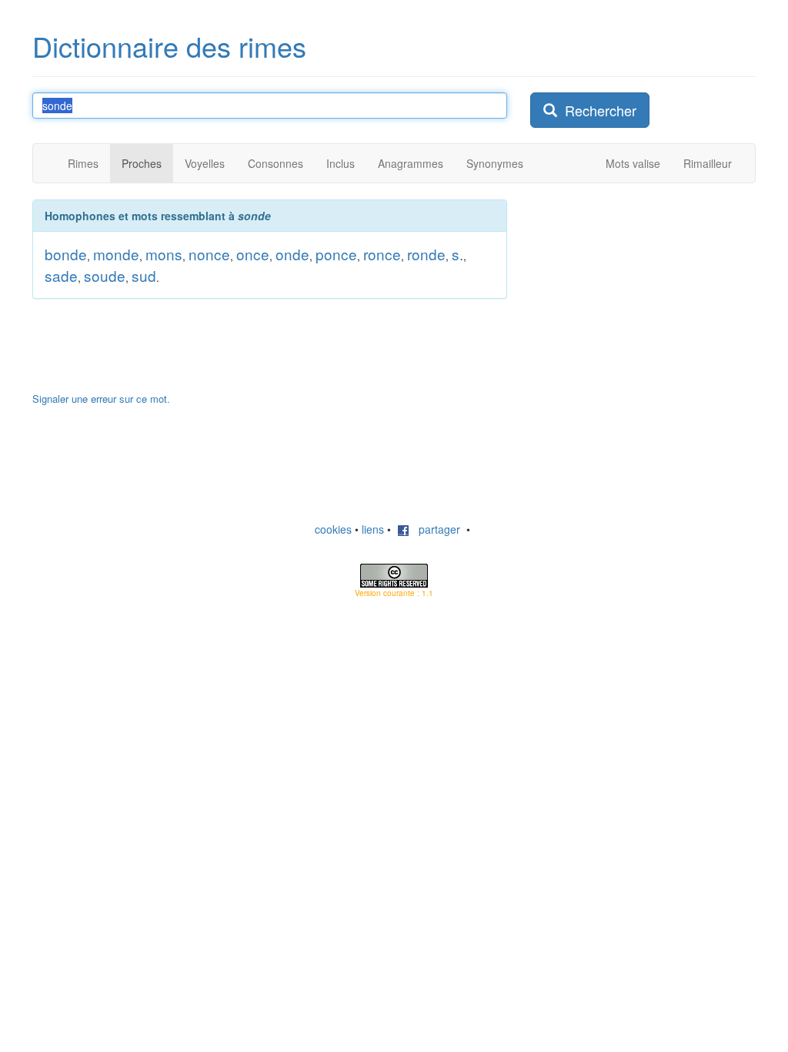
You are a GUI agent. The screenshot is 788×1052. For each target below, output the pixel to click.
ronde (426, 253)
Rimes (83, 163)
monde (116, 253)
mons (163, 253)
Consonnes (275, 163)
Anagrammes (410, 163)
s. (457, 253)
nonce (209, 253)
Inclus (340, 163)
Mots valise (633, 163)
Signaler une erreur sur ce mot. (101, 398)
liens (373, 529)
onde (292, 253)
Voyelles (205, 163)
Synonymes (494, 163)
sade (61, 275)
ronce (382, 253)
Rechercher (596, 110)
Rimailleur (707, 163)
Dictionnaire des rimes (169, 45)
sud (144, 275)
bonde (66, 253)
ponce (336, 253)
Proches (142, 163)
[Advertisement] (645, 295)
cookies (333, 529)
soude (104, 275)
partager (434, 529)
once (252, 253)
